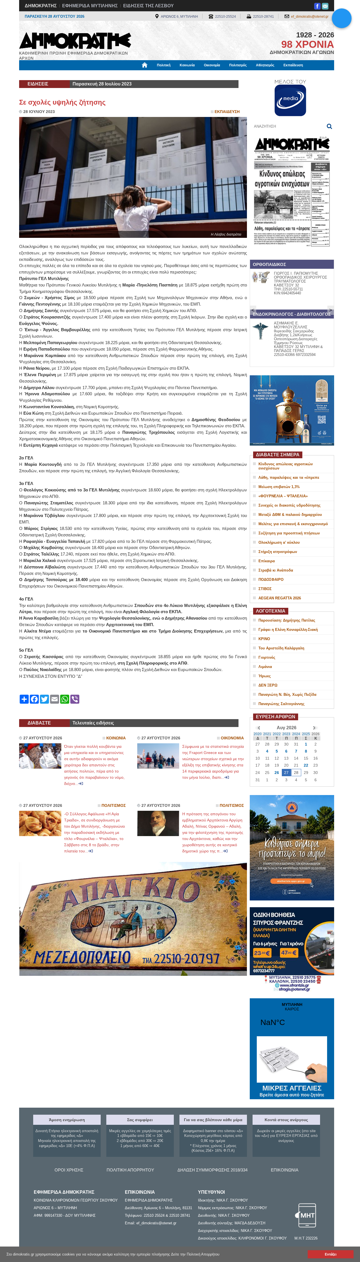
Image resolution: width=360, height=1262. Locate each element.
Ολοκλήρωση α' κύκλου (279, 542)
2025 (306, 734)
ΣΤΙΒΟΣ (265, 589)
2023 (286, 734)
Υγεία (113, 75)
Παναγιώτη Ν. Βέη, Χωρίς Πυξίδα (287, 694)
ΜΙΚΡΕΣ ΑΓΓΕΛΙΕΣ (292, 1090)
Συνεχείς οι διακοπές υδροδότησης (289, 505)
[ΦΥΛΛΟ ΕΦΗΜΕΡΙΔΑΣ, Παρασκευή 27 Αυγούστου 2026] (292, 254)
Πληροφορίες (180, 75)
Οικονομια (232, 738)
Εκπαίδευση (293, 65)
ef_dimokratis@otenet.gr (309, 17)
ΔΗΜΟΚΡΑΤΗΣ (41, 5)
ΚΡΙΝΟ (264, 639)
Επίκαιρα (266, 561)
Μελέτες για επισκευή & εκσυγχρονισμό (293, 524)
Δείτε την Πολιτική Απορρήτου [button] (195, 1254)
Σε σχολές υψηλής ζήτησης (62, 102)
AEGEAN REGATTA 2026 (279, 598)
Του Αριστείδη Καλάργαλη (281, 648)
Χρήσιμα (133, 75)
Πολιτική (163, 65)
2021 (267, 734)
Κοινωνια (116, 738)
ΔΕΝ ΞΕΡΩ (267, 685)
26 (276, 772)
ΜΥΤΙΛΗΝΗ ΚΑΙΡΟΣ (292, 1018)
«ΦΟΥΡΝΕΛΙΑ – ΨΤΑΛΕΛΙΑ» (283, 496)
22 (306, 765)
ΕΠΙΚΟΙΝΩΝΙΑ (284, 1170)
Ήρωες (264, 676)
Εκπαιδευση (227, 112)
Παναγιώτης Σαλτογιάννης (281, 704)
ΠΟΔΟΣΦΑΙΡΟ (271, 579)
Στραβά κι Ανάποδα (275, 570)
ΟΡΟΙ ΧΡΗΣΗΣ (69, 1170)
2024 (296, 734)
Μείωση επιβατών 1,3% (279, 487)
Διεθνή (155, 75)
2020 (258, 734)
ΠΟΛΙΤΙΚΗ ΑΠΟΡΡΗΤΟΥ (130, 1170)
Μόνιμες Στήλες (35, 75)
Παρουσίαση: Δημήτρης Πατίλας (286, 620)
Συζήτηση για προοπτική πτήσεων (289, 533)
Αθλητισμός (265, 65)
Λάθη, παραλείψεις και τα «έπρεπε (288, 477)
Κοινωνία (187, 65)
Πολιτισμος (114, 805)
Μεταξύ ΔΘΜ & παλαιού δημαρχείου (290, 515)
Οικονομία (212, 65)
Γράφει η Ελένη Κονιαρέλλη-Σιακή (288, 629)
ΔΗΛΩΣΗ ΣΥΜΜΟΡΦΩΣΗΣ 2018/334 (212, 1170)
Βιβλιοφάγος (90, 75)
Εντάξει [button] (330, 1254)
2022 (277, 734)
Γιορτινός (266, 657)
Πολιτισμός (238, 65)
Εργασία (63, 75)
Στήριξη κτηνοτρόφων (277, 552)
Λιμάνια (265, 667)
